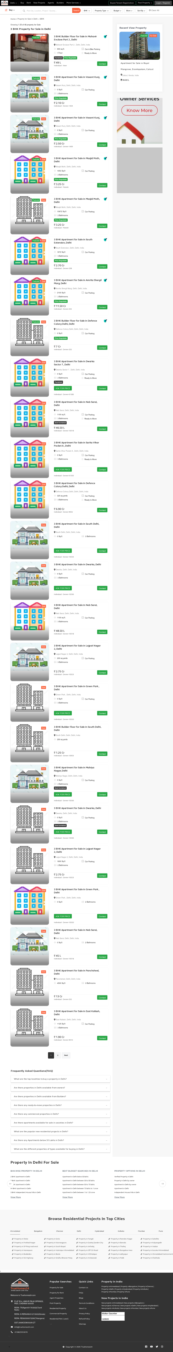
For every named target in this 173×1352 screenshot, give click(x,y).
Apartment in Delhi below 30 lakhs (75, 1177)
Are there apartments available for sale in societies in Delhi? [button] (43, 1123)
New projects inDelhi (128, 1306)
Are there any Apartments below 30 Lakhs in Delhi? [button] (39, 1140)
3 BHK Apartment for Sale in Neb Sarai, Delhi (75, 404)
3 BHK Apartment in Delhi (20, 1181)
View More (16, 1197)
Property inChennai (145, 1286)
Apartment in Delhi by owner (125, 1185)
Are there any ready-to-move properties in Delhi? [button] (38, 1105)
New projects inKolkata (110, 1308)
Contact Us (83, 1288)
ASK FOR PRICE (63, 388)
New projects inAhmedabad (112, 1303)
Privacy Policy (84, 1314)
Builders (60, 3)
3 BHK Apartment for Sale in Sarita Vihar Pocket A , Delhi (76, 444)
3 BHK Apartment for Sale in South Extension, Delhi (73, 241)
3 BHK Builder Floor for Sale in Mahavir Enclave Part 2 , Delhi (75, 38)
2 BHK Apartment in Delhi (20, 1177)
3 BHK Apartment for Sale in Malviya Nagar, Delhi (74, 769)
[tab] (60, 1079)
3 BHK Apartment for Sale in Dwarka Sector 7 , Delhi (74, 363)
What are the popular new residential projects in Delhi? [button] (41, 1131)
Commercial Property (58, 1314)
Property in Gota (53, 1239)
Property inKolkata (140, 1289)
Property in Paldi (117, 1258)
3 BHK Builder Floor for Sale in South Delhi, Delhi (77, 729)
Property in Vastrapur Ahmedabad (60, 1250)
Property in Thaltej (118, 1246)
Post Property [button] (144, 3)
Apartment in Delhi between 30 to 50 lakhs (78, 1181)
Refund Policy (84, 1319)
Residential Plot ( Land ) (59, 1319)
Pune (161, 1231)
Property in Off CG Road (88, 1250)
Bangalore (38, 1231)
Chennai (59, 1231)
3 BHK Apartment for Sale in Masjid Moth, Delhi (77, 160)
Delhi (79, 1231)
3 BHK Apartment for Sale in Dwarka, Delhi (77, 564)
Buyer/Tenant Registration (122, 3)
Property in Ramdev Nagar (121, 1239)
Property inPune (123, 1292)
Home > (14, 19)
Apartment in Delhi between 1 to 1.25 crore (78, 1192)
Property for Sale (56, 1288)
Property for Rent (57, 1293)
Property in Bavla (53, 1254)
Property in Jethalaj (86, 1246)
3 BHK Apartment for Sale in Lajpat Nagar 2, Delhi (77, 647)
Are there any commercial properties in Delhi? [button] (36, 1114)
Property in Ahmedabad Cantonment (158, 1254)
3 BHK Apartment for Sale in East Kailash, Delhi (77, 1013)
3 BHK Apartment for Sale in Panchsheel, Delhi (76, 972)
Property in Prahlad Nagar (24, 1243)
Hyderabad (99, 1231)
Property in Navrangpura (56, 1243)
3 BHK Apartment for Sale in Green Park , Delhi (76, 688)
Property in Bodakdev (23, 1254)
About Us (82, 1308)
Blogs (81, 1298)
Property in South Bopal (55, 1246)
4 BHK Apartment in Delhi (20, 1185)
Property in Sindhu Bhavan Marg (59, 1258)
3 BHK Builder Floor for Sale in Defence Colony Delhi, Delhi (75, 322)
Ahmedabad (15, 1231)
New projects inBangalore (133, 1303)
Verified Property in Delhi (123, 1177)
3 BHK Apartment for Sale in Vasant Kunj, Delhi (77, 79)
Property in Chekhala (151, 1258)
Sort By (140, 10)
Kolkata (121, 1231)
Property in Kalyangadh (152, 1243)
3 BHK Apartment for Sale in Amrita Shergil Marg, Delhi (78, 282)
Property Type (101, 10)
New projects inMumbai (129, 1308)
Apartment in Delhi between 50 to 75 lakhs (78, 1185)
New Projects (39, 3)
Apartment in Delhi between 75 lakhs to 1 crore (80, 1189)
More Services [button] (72, 3)
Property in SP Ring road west (26, 1246)
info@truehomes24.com (24, 1327)
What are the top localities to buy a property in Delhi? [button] (40, 1079)
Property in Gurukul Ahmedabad (156, 1250)
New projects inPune (147, 1308)
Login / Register (163, 3)
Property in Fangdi (86, 1239)
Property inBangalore (129, 1286)
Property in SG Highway (23, 1258)
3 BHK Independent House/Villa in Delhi (26, 1192)
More (128, 10)
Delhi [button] (12, 3)
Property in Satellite (151, 1239)
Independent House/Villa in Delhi (127, 1192)
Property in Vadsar (150, 1246)
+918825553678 (20, 1332)
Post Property (55, 1303)
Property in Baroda (118, 1243)
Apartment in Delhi (121, 1189)
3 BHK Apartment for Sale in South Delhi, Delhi (76, 525)
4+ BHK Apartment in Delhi (21, 1189)
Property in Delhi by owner (124, 1181)
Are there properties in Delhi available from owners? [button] (39, 1087)
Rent (29, 3)
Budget (116, 10)
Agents (51, 3)
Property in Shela (21, 1239)
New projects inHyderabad (147, 1306)
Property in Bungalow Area (121, 1250)
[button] (11, 10)
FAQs (81, 1293)
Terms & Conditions (86, 1303)
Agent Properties (56, 1298)
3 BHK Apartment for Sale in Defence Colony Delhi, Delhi (74, 485)
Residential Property (58, 1308)
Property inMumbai (108, 1292)
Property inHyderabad (123, 1289)
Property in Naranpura (23, 1250)
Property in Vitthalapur (88, 1254)
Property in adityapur (119, 1254)
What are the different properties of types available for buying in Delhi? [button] (49, 1149)
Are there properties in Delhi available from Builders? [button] (40, 1096)
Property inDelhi (107, 1289)
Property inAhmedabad (110, 1286)
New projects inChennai (110, 1306)
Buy (22, 3)
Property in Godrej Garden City (91, 1243)
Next (66, 1055)
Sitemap (82, 1324)
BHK (86, 10)
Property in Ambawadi (88, 1258)
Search (76, 10)
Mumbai (141, 1231)
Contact (102, 63)
